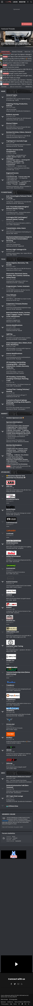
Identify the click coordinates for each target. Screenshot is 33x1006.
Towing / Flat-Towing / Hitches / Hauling (17, 390)
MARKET (4, 413)
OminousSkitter (22, 339)
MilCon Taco (21, 137)
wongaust (20, 548)
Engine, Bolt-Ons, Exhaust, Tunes (18, 448)
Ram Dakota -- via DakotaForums (17, 155)
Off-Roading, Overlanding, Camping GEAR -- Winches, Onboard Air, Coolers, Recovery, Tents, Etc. (17, 365)
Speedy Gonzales (19, 291)
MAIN (3, 91)
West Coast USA (13, 183)
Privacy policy (4, 1004)
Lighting (9, 334)
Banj (15, 651)
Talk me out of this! (11, 109)
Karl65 (20, 817)
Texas (9, 184)
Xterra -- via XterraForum (16, 161)
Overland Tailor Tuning (14, 646)
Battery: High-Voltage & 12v (16, 249)
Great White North (18, 188)
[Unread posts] (27, 2)
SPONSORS (5, 472)
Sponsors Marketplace (14, 422)
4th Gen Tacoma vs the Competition (14, 151)
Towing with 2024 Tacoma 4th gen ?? (16, 395)
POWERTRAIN (6, 192)
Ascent (9, 817)
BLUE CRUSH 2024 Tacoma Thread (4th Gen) (18, 127)
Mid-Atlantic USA (12, 180)
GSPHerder (21, 203)
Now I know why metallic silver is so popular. (18, 407)
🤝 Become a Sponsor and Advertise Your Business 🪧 (15, 477)
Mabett (9, 607)
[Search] (31, 2)
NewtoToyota (26, 817)
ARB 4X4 (9, 486)
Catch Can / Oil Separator (13, 244)
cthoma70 (5, 824)
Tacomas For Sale (23, 435)
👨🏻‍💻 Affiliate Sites (12, 806)
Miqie (15, 768)
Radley (25, 819)
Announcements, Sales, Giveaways (18, 426)
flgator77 (10, 824)
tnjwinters (28, 821)
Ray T (18, 300)
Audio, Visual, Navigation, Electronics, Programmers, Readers (17, 458)
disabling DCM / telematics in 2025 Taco (17, 281)
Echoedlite (19, 350)
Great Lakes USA (25, 176)
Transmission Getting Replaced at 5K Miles (17, 168)
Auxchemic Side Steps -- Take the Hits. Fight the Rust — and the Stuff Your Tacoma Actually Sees (16, 44)
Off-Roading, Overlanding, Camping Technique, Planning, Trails (17, 379)
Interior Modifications (14, 353)
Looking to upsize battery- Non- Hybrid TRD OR (19, 253)
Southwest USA (26, 181)
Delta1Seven (14, 817)
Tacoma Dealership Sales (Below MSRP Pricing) (18, 673)
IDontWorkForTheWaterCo (23, 111)
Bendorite (18, 309)
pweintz (11, 821)
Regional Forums (12, 173)
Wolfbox (9, 738)
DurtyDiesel (22, 821)
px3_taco (15, 573)
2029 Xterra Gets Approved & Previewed (17, 791)
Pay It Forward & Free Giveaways (18, 464)
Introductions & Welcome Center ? (18, 777)
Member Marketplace (14, 445)
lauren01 (21, 373)
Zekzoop (9, 763)
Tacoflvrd (20, 819)
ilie (19, 396)
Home (15, 1004)
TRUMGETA (10, 711)
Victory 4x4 (10, 724)
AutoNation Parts (12, 499)
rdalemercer (17, 690)
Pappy (15, 729)
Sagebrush (21, 246)
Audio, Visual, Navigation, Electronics (19, 433)
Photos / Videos (11, 123)
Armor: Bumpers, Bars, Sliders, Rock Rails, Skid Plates (19, 344)
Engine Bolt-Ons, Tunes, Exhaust (17, 427)
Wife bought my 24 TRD (19, 637)
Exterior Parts (12, 429)
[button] (2, 2)
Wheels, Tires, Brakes (14, 430)
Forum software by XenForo (14, 995)
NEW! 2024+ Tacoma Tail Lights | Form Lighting (18, 547)
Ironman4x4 (10, 568)
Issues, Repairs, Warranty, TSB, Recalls (17, 264)
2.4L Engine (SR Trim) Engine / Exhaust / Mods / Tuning (16, 218)
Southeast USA (12, 176)
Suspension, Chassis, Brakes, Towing (19, 432)
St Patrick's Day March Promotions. (15, 572)
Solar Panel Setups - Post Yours (14, 372)
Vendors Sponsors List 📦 (15, 418)
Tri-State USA (23, 178)
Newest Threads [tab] (17, 52)
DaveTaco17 (19, 491)
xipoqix (9, 750)
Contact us (10, 1002)
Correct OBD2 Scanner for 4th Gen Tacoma (18, 290)
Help (11, 1004)
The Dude (20, 146)
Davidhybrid (10, 819)
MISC (3, 773)
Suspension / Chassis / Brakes (17, 304)
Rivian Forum (11, 166)
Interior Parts (23, 429)
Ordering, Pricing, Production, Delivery (17, 105)
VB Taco (19, 822)
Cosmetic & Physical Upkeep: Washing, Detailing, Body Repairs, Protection (18, 402)
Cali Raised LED (11, 523)
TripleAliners (10, 700)
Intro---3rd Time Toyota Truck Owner (16, 780)
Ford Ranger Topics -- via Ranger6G (19, 160)
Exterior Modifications (14, 325)
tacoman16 (16, 561)
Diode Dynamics (12, 543)
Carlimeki (9, 534)
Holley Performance (13, 556)
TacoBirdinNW (17, 386)
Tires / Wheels (11, 295)
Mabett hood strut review (13, 329)
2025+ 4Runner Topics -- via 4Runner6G (15, 157)
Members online (8, 814)
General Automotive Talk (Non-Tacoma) (17, 786)
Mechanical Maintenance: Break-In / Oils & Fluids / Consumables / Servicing (19, 239)
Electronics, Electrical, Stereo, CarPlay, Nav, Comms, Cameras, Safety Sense (18, 275)
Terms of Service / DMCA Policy (22, 1002)
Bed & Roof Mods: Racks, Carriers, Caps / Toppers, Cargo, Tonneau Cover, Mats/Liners (18, 314)
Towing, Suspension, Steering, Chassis (16, 452)
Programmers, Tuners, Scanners (17, 286)
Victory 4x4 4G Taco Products (14, 728)
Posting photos (10, 800)
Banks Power (10, 509)
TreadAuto (10, 685)
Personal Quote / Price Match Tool (15, 440)
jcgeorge (4, 822)
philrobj (10, 822)
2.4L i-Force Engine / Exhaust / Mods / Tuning (19, 197)
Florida (15, 184)
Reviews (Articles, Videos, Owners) (18, 132)
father (18, 322)
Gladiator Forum (21, 166)
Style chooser (4, 999)
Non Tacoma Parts (13, 462)
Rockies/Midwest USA (14, 181)
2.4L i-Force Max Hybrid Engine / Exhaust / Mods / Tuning (17, 208)
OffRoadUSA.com (12, 632)
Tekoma (14, 822)
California (23, 183)
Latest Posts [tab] (5, 52)
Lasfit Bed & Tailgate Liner (13, 320)
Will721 (17, 100)
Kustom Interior (12, 582)
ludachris (16, 613)
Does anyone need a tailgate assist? (16, 767)
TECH (3, 259)
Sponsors (3, 1002)
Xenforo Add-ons (9, 997)
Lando (20, 270)
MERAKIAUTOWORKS (23, 441)
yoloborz (21, 120)
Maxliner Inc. (10, 621)
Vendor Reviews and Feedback (16, 436)
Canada (22, 184)
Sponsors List (11, 438)
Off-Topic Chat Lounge (14, 796)
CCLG (14, 824)
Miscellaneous (12, 435)
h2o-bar (15, 821)
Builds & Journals (12, 115)
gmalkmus (17, 514)
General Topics (11, 95)
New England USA (12, 178)
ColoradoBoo (20, 214)
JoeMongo (21, 283)
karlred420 (19, 468)
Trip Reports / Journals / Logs (16, 141)
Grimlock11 (20, 128)
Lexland (9, 595)
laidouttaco (16, 224)
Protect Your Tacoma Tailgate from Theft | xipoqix (19, 753)
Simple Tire (10, 660)
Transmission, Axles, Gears (16, 228)
